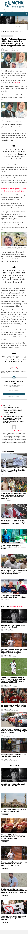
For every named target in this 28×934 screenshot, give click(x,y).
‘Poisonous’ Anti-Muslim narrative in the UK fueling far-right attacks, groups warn (14, 918)
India (8, 371)
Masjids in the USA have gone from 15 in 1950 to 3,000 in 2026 (21, 25)
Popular (11, 11)
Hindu (3, 371)
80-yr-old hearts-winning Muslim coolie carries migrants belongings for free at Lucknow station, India (13, 522)
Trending (23, 11)
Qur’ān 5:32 (13, 368)
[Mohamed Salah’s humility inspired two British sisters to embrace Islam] (14, 695)
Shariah (4, 373)
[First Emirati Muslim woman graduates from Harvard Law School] (14, 586)
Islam (13, 371)
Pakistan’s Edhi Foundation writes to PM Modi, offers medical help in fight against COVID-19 (14, 730)
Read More (5, 789)
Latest (5, 11)
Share (3, 54)
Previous (1, 23)
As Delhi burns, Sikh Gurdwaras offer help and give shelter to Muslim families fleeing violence (14, 572)
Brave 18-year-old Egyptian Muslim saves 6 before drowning (6, 25)
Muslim (24, 371)
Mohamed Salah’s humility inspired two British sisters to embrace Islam (13, 706)
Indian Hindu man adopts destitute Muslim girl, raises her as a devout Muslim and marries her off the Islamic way (13, 496)
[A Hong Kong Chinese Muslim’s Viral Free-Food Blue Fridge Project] (14, 745)
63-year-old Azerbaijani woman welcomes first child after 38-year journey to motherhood (13, 836)
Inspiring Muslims (11, 467)
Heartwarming (6, 491)
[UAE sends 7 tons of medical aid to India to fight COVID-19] (14, 460)
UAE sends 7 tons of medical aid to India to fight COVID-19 (13, 471)
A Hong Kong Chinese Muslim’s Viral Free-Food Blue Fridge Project (13, 756)
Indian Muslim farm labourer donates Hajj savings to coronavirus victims (14, 547)
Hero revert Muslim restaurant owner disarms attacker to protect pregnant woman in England (14, 651)
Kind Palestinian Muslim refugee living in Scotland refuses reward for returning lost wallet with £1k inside (14, 890)
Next (27, 23)
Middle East (20, 467)
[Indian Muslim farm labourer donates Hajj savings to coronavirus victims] (14, 536)
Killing (18, 371)
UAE (9, 373)
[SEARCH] (26, 14)
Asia (3, 467)
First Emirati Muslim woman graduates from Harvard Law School (14, 596)
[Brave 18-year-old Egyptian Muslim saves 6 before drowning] (7, 20)
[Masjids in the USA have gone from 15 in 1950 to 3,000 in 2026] (14, 800)
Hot (17, 11)
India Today (16, 82)
